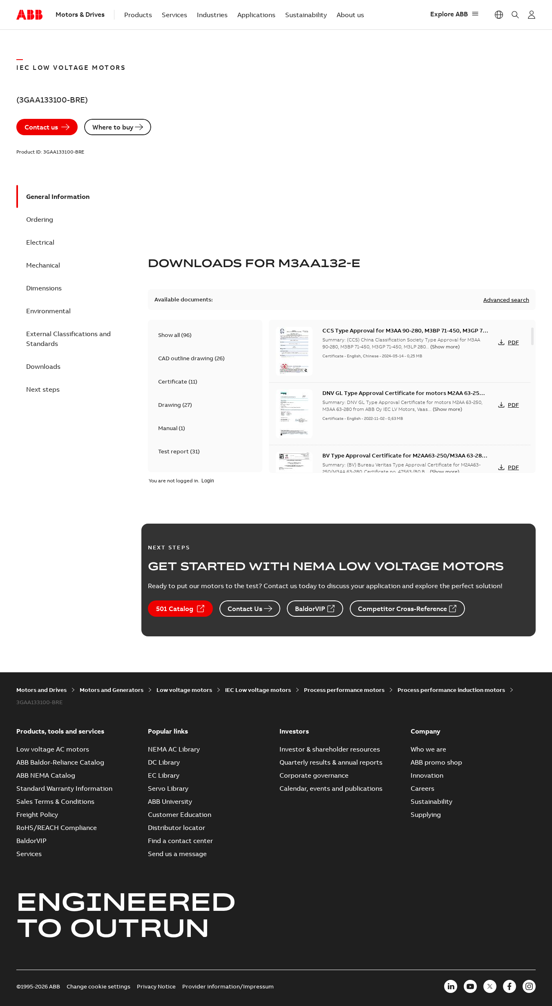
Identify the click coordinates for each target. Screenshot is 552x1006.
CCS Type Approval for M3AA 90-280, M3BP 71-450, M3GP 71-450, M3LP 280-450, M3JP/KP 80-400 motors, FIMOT (404, 334)
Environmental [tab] (48, 311)
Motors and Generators (111, 690)
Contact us (41, 127)
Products (138, 15)
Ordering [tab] (39, 219)
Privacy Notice (156, 986)
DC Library (164, 762)
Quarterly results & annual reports (330, 762)
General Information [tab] (57, 196)
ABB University (170, 801)
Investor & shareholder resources (329, 749)
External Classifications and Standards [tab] (68, 339)
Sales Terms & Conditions (55, 801)
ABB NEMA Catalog (45, 775)
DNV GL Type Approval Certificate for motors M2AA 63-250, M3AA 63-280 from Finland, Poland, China (403, 397)
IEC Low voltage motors (258, 690)
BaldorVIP (310, 608)
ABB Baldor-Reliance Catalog (60, 762)
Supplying (426, 814)
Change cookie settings (98, 986)
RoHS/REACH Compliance (56, 827)
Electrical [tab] (40, 242)
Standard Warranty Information (64, 788)
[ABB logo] (29, 15)
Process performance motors (344, 690)
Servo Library (168, 788)
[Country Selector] (499, 15)
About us (350, 15)
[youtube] (470, 986)
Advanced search (506, 300)
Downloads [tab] (43, 366)
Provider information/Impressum (228, 986)
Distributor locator (176, 827)
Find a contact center (180, 840)
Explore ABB (449, 14)
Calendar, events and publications (330, 788)
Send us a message (177, 854)
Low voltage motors (184, 690)
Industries (212, 15)
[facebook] (509, 986)
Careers (422, 788)
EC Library (163, 775)
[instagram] (529, 986)
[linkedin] (450, 986)
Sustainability (306, 15)
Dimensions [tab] (44, 288)
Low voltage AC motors (52, 749)
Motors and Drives (41, 690)
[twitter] (489, 986)
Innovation (427, 775)
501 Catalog (174, 608)
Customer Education (179, 814)
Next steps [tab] (43, 389)
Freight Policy (37, 814)
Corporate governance (314, 775)
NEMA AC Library (174, 749)
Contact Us (245, 608)
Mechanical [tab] (43, 265)
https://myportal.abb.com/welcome (531, 15)
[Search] (515, 15)
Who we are (428, 749)
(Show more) (445, 347)
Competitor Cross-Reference (402, 608)
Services (174, 15)
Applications (256, 15)
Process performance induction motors (451, 690)
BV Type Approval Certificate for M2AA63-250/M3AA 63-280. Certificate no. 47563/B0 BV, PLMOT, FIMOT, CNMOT (404, 459)
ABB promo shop (436, 762)
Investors (294, 731)
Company (425, 731)
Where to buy (112, 127)
